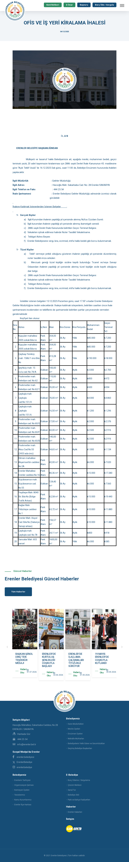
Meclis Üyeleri (74, 729)
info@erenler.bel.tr (26, 744)
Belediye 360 (73, 795)
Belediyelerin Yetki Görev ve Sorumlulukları (86, 743)
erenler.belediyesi (25, 757)
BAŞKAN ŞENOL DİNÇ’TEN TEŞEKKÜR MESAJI (24, 658)
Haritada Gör (23, 734)
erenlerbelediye (24, 767)
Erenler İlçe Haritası (22, 805)
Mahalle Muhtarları (76, 739)
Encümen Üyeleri (75, 734)
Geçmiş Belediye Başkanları (80, 748)
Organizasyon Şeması (24, 785)
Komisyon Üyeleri (21, 790)
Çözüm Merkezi (74, 785)
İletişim (70, 819)
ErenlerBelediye (24, 762)
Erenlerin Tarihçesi (22, 780)
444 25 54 (22, 739)
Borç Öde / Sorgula (104, 5)
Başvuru (84, 5)
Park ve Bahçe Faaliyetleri (79, 800)
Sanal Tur (72, 790)
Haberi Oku (23, 671)
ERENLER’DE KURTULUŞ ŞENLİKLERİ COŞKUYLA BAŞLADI (49, 660)
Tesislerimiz (19, 795)
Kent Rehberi (52, 5)
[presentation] (7, 647)
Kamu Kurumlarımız (22, 800)
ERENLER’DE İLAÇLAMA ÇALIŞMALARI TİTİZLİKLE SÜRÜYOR (76, 660)
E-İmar (69, 5)
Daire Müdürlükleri (76, 724)
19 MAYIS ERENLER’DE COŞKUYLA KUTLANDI (102, 658)
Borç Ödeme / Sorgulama (79, 780)
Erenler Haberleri (75, 812)
